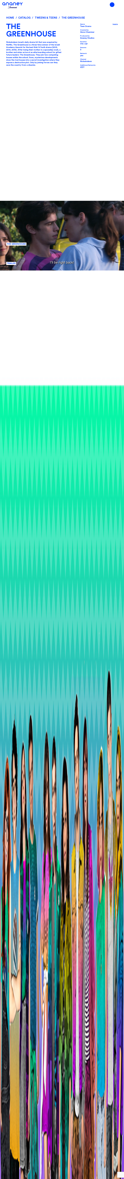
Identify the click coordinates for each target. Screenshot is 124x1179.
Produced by (85, 36)
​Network (83, 53)
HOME (10, 17)
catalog (24, 17)
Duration (83, 42)
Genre (82, 24)
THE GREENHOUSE (73, 17)
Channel (83, 59)
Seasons (83, 47)
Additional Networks (88, 65)
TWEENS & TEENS (46, 17)
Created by (84, 30)
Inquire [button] (115, 24)
